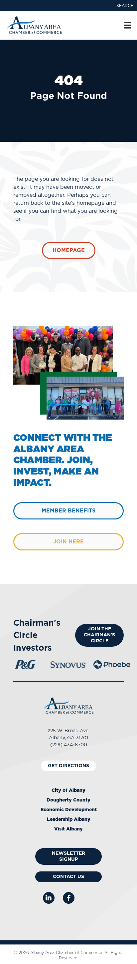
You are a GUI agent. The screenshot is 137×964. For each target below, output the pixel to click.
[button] (125, 5)
